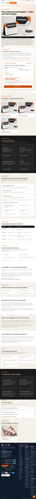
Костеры (32, 473)
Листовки (20, 448)
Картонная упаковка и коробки (28, 481)
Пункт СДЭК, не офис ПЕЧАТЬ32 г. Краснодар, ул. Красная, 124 (6, 455)
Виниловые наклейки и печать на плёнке (28, 472)
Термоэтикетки (27, 475)
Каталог (12, 465)
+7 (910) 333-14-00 (7, 463)
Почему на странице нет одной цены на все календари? (10, 414)
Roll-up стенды (33, 489)
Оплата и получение (10, 0)
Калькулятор (5, 465)
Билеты (32, 467)
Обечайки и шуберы (28, 487)
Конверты (20, 473)
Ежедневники (21, 458)
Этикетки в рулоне (28, 474)
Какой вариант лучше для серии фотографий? (8, 412)
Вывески (32, 484)
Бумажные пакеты (27, 484)
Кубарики (20, 459)
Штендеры (32, 488)
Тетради (20, 457)
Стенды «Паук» (33, 490)
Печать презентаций (21, 477)
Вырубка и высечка (28, 465)
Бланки (26, 449)
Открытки (20, 468)
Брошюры (20, 451)
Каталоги (20, 452)
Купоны (32, 474)
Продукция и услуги (7, 5)
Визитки (20, 447)
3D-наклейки (27, 473)
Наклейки (26, 469)
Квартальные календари (21, 461)
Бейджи (32, 466)
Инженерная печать (28, 456)
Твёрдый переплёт (28, 461)
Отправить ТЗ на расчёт (18, 86)
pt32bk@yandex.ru (4, 453)
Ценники (32, 468)
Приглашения (21, 469)
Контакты (3, 450)
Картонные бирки (27, 468)
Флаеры (20, 449)
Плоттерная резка (28, 462)
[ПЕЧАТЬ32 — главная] (4, 3)
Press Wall (32, 491)
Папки (20, 474)
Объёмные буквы (33, 487)
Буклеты (20, 450)
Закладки (20, 475)
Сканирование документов (27, 455)
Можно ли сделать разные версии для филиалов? (9, 416)
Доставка (4, 467)
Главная (2, 5)
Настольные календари (21, 463)
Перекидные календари (21, 464)
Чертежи (26, 448)
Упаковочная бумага (27, 486)
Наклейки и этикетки (27, 467)
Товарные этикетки (28, 476)
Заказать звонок (8, 469)
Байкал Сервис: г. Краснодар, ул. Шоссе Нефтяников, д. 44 (11, 279)
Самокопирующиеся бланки (28, 451)
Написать (32, 0)
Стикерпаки (27, 470)
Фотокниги (20, 465)
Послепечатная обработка (28, 458)
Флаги (32, 483)
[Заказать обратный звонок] (34, 496)
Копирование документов (27, 453)
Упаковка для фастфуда (27, 483)
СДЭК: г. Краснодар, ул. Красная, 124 (7, 278)
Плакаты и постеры (20, 467)
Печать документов (28, 452)
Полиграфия (13, 5)
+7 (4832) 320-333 (27, 0)
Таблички (32, 485)
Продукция (13, 2)
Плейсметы (32, 475)
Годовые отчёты (20, 478)
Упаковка (26, 479)
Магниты (32, 476)
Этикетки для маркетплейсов (27, 477)
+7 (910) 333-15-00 (7, 461)
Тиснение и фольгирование (27, 464)
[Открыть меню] (34, 3)
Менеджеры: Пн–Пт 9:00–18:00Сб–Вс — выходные (6, 457)
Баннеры (32, 482)
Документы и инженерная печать (27, 447)
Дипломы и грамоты (20, 470)
